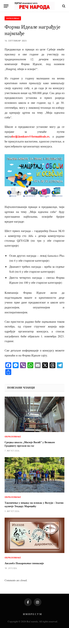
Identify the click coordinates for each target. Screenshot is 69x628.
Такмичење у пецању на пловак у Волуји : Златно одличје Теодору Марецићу (34, 504)
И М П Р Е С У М (32, 614)
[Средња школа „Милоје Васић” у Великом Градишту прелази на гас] (34, 414)
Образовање (13, 18)
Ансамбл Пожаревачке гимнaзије (24, 563)
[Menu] (6, 6)
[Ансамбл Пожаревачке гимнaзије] (34, 535)
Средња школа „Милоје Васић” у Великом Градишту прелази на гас (30, 444)
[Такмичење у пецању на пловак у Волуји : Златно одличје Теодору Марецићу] (34, 474)
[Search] (63, 6)
